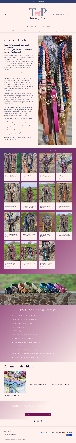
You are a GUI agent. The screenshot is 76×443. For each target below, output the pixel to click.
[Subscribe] (49, 414)
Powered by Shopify (22, 439)
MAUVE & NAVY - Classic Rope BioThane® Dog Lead (29, 236)
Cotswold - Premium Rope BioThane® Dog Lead (11, 205)
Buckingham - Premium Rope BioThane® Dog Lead (46, 265)
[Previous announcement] (4, 1)
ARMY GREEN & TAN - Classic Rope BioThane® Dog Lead (64, 206)
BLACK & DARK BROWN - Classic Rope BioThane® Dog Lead (11, 236)
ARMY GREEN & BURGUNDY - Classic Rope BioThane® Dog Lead (29, 206)
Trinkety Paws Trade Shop (12, 439)
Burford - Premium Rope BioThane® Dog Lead (11, 176)
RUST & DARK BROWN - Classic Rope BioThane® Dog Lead (64, 236)
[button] (5, 14)
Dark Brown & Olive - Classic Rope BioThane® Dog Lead (46, 206)
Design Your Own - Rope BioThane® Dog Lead (29, 264)
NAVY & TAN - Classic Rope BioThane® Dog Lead (45, 236)
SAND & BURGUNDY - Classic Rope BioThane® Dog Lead (11, 265)
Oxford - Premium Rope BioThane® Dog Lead (46, 176)
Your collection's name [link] (37, 384)
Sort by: (50, 150)
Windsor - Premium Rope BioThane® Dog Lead (29, 176)
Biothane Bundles (11, 395)
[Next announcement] (71, 1)
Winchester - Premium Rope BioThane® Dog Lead (63, 177)
